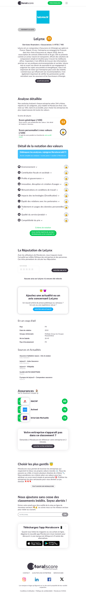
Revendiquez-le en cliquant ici (43, 233)
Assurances (46, 45)
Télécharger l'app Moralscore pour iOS (34, 543)
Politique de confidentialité (44, 591)
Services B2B (58, 573)
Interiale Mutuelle (40, 418)
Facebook (49, 579)
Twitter (62, 579)
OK (65, 514)
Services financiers (30, 45)
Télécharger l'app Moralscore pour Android (51, 543)
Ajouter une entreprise (41, 573)
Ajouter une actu (59, 270)
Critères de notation (43, 228)
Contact (26, 573)
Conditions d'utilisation (27, 591)
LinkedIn (37, 579)
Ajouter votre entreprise (43, 446)
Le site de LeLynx (43, 81)
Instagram (24, 579)
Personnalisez (54, 3)
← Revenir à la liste (27, 29)
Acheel (34, 409)
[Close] (66, 526)
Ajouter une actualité (43, 309)
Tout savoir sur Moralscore (43, 486)
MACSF (34, 401)
